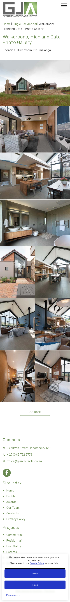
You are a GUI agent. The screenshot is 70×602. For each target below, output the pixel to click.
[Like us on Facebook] (7, 473)
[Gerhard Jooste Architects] (20, 9)
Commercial (14, 535)
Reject (35, 584)
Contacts (12, 513)
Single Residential (25, 24)
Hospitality (13, 546)
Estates (11, 552)
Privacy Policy (15, 519)
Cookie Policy (37, 563)
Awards (11, 502)
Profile (10, 496)
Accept (35, 573)
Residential (14, 540)
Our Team (13, 507)
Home (7, 24)
